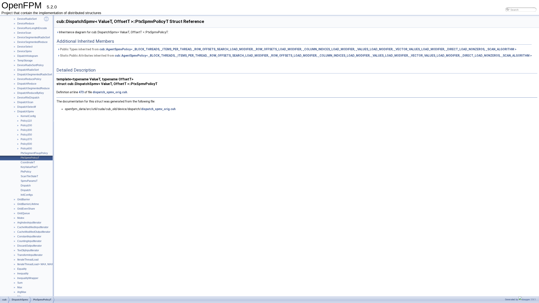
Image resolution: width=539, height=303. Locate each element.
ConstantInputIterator (29, 236)
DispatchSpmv (25, 111)
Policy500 (26, 143)
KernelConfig (28, 116)
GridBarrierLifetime (28, 204)
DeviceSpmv (24, 51)
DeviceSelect (24, 46)
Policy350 (26, 134)
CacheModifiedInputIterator (32, 227)
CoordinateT (28, 162)
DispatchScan (25, 102)
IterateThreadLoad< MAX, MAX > (36, 264)
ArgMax (21, 292)
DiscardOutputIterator (29, 245)
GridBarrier (23, 199)
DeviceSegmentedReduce (32, 42)
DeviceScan (24, 32)
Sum (20, 282)
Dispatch (26, 185)
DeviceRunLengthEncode (32, 28)
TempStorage (25, 60)
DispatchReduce (26, 83)
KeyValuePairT (29, 167)
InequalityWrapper (27, 278)
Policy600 (26, 148)
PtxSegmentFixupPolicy (34, 153)
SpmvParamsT (29, 180)
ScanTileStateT (29, 176)
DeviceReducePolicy (29, 79)
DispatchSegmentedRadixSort (34, 74)
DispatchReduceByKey (30, 93)
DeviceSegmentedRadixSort (33, 37)
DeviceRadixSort (27, 18)
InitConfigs (27, 194)
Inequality (22, 273)
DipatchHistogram (27, 55)
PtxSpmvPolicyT (30, 157)
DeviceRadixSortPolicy (30, 65)
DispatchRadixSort (28, 69)
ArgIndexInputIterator (29, 222)
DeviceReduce (25, 23)
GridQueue (23, 213)
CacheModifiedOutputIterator (33, 231)
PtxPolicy (26, 171)
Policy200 (26, 125)
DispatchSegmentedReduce (33, 88)
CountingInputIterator (29, 241)
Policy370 (26, 139)
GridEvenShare (26, 208)
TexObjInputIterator (28, 250)
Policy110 (26, 120)
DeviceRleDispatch (28, 97)
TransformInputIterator (30, 255)
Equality (22, 268)
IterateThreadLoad (28, 259)
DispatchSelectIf (26, 106)
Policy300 (26, 130)
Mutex (20, 218)
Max (19, 287)
